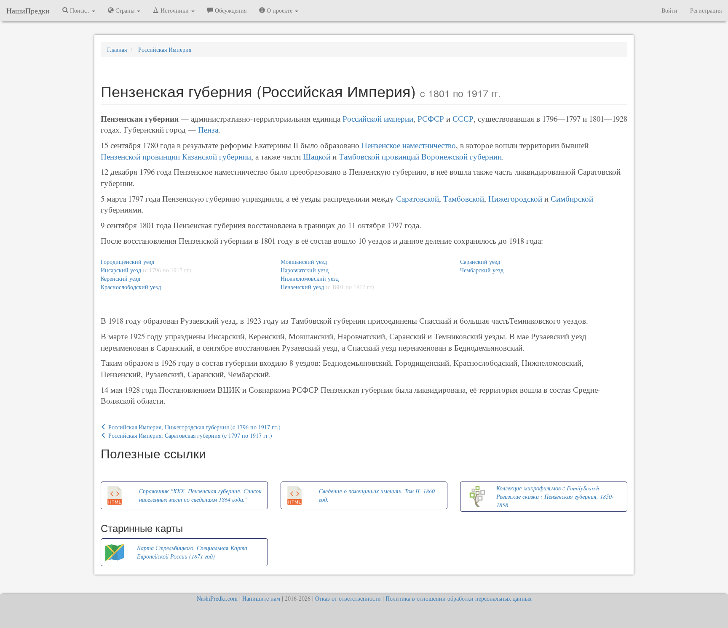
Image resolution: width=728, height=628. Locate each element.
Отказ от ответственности (348, 598)
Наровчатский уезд (305, 270)
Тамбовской (463, 198)
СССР (463, 118)
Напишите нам (261, 598)
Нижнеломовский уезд (310, 278)
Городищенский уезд (127, 262)
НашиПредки (28, 10)
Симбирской (572, 198)
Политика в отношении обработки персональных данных (458, 598)
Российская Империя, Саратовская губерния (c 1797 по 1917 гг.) (189, 435)
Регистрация (706, 10)
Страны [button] (125, 10)
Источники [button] (174, 10)
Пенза (208, 129)
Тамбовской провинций (379, 156)
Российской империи (378, 118)
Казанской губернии (216, 156)
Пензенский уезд (302, 287)
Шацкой (316, 156)
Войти (669, 10)
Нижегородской (515, 198)
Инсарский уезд (121, 270)
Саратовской (417, 198)
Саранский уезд (480, 262)
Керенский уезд (120, 278)
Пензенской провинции (140, 156)
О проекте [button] (279, 10)
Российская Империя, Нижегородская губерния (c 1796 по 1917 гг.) (194, 427)
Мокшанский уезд (304, 262)
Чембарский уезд (481, 270)
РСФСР (431, 118)
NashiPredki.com (217, 598)
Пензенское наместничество (408, 145)
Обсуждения (229, 10)
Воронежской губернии (461, 156)
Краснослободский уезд (131, 287)
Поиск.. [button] (79, 10)
